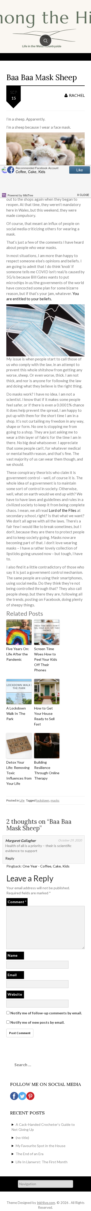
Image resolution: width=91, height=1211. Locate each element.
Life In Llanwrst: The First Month (41, 1162)
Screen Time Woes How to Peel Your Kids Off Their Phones (45, 659)
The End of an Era (29, 1154)
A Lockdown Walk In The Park (16, 713)
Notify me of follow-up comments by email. (46, 1013)
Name (12, 955)
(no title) (22, 1137)
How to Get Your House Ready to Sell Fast (44, 716)
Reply (9, 858)
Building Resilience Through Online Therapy (46, 770)
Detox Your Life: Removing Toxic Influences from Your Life (19, 773)
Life (22, 800)
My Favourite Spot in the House (40, 1146)
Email (12, 975)
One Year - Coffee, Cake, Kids (46, 866)
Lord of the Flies (62, 510)
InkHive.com (46, 1203)
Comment (17, 902)
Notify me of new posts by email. (37, 1022)
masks (55, 800)
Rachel (77, 95)
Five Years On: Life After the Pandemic (17, 654)
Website (15, 994)
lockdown (42, 800)
